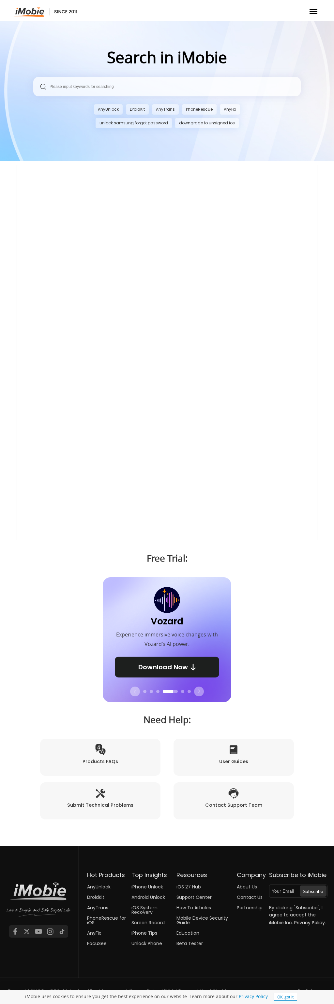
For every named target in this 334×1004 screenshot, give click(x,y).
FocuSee (97, 943)
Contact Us (250, 897)
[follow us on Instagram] (50, 931)
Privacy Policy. (310, 922)
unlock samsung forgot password (133, 123)
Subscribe (313, 891)
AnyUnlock (108, 109)
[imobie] (45, 12)
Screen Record (148, 922)
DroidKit (137, 109)
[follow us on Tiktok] (62, 931)
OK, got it (285, 996)
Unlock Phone (146, 943)
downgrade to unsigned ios (207, 123)
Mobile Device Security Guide (202, 920)
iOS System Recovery (144, 909)
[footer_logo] (38, 904)
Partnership (250, 907)
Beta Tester (189, 943)
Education (187, 933)
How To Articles (193, 907)
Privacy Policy (253, 996)
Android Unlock (148, 897)
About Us (247, 887)
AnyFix (230, 109)
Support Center (194, 897)
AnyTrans (165, 109)
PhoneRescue (199, 109)
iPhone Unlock (147, 887)
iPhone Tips (144, 933)
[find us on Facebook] (15, 931)
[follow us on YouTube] (38, 931)
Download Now (163, 667)
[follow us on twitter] (27, 931)
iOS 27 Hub (188, 887)
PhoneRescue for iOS (106, 920)
